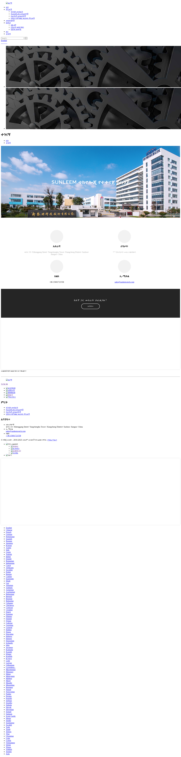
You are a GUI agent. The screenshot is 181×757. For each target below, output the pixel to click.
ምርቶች (9, 9)
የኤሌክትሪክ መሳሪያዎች (19, 14)
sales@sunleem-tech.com (124, 282)
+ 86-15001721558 (13, 436)
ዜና (7, 32)
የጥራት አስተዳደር (17, 27)
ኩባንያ (8, 23)
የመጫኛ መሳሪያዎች (18, 16)
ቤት (7, 7)
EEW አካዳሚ (16, 29)
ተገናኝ (8, 34)
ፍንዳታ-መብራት (17, 12)
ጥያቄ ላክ (4, 384)
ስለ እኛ (13, 25)
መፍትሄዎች (10, 20)
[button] (90, 306)
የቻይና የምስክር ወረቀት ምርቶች (23, 18)
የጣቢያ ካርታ (52, 440)
